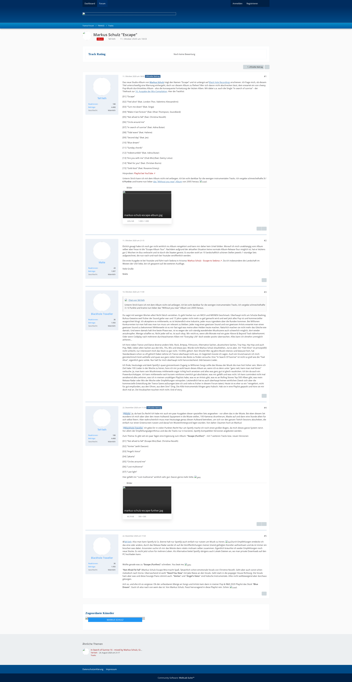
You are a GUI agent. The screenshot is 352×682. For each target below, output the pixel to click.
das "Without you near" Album (167, 181)
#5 (265, 535)
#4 (265, 407)
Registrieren (252, 3)
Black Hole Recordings (219, 82)
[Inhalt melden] (259, 229)
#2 (265, 240)
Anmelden (237, 3)
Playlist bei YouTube (143, 173)
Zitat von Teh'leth (137, 300)
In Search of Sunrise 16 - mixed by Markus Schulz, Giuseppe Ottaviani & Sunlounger (130, 649)
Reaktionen (93, 104)
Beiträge (91, 107)
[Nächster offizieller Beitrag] (264, 229)
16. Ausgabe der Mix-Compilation (151, 91)
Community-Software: (176, 677)
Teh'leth (112, 38)
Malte (127, 413)
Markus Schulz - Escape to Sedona (204, 260)
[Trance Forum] (176, 15)
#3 (265, 292)
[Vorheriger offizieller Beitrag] (264, 524)
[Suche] (265, 3)
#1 (265, 76)
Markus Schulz (115, 619)
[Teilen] (267, 67)
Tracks (93, 655)
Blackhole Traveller (134, 427)
